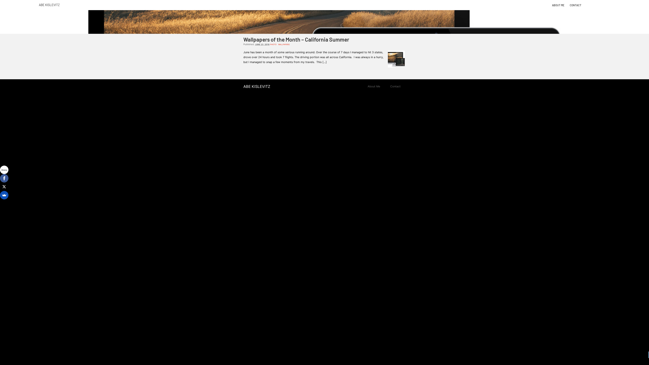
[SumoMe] (4, 195)
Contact (575, 5)
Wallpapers (284, 44)
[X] (4, 186)
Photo (273, 44)
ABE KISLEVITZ (256, 86)
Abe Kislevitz (49, 5)
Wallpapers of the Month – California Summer (296, 39)
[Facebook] (4, 178)
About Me (558, 5)
